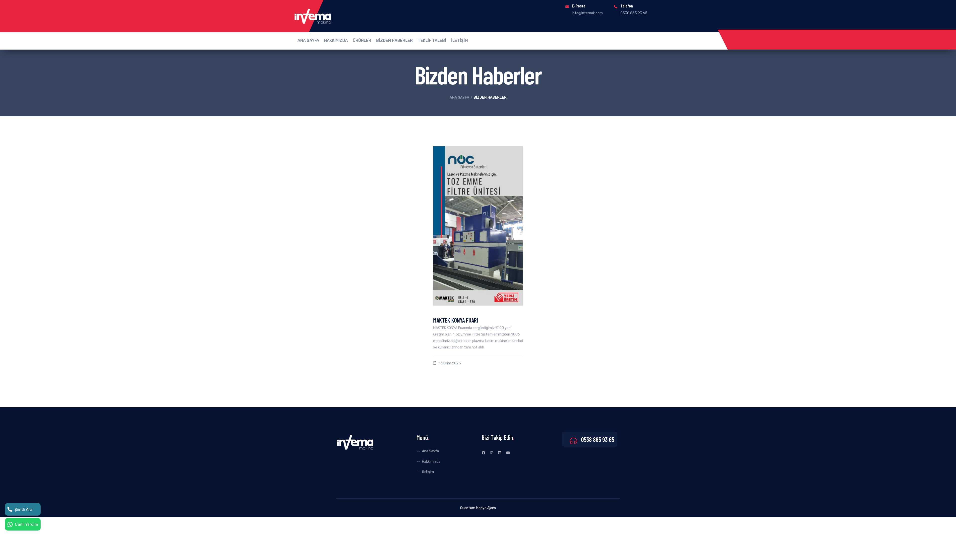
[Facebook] (626, 40)
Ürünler (362, 40)
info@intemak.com (587, 13)
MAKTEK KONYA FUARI (455, 320)
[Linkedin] (646, 40)
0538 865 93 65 (633, 13)
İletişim (459, 40)
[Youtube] (656, 40)
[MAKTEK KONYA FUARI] (478, 226)
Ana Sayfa (308, 40)
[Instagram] (636, 40)
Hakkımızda (336, 40)
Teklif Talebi (432, 40)
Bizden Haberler (394, 40)
